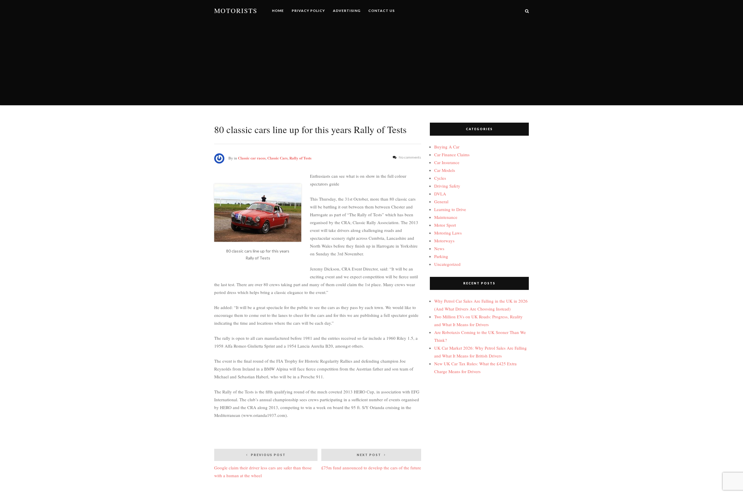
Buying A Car (446, 147)
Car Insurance (446, 162)
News (439, 248)
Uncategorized (447, 264)
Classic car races (252, 158)
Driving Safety (447, 186)
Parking (441, 256)
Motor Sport (445, 225)
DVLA (440, 194)
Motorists (235, 10)
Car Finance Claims (452, 154)
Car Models (444, 170)
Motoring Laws (448, 233)
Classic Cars (277, 158)
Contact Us (381, 10)
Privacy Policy (308, 10)
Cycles (440, 178)
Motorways (444, 241)
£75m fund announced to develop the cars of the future (371, 462)
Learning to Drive (450, 209)
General (441, 201)
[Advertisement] (371, 64)
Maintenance (445, 217)
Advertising (346, 10)
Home (278, 10)
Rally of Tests (300, 158)
